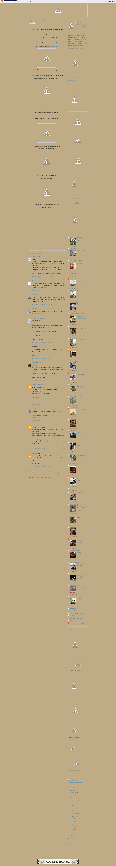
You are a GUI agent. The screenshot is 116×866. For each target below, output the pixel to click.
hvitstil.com (73, 431)
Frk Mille (34, 453)
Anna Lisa (35, 409)
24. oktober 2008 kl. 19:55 (42, 420)
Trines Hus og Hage (75, 338)
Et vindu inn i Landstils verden (76, 261)
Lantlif (72, 279)
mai (73, 824)
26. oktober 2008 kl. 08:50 (42, 466)
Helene (79, 22)
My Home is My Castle (76, 618)
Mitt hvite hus (74, 504)
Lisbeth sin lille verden (76, 408)
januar (73, 835)
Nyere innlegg (31, 474)
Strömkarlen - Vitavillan (76, 493)
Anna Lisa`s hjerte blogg (77, 623)
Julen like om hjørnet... (80, 467)
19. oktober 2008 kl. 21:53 (42, 314)
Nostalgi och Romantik (76, 373)
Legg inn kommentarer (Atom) (43, 477)
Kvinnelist (73, 808)
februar (74, 832)
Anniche (33, 75)
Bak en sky (73, 608)
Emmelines (73, 477)
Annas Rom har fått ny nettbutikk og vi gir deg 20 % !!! (81, 457)
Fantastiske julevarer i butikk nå (82, 264)
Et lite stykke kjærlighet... (80, 552)
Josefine (34, 281)
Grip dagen (35, 425)
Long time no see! (81, 328)
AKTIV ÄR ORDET (80, 541)
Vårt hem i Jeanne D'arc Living (81, 564)
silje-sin (72, 621)
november (74, 795)
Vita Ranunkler (74, 302)
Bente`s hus (73, 527)
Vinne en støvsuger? (79, 479)
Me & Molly (73, 616)
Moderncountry (74, 350)
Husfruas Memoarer (75, 396)
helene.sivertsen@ (72, 80)
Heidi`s (72, 516)
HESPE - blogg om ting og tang (77, 314)
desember (74, 792)
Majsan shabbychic (75, 489)
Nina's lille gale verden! (76, 237)
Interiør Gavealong (75, 597)
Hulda (33, 294)
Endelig (79, 598)
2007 (71, 838)
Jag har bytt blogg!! (81, 587)
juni (73, 821)
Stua (72, 802)
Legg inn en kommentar (34, 471)
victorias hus (73, 361)
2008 (71, 790)
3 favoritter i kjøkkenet (80, 292)
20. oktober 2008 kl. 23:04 (42, 404)
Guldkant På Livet (75, 585)
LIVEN (72, 385)
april (73, 827)
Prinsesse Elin (36, 256)
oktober (74, 798)
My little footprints (75, 551)
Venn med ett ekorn (74, 275)
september (74, 813)
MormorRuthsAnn (75, 562)
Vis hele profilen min (75, 48)
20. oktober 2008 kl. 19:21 (42, 380)
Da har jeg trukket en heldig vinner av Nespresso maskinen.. (81, 508)
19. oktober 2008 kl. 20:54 (42, 276)
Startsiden (46, 474)
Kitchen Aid (80, 529)
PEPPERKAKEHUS (81, 410)
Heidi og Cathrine (36, 384)
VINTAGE (73, 249)
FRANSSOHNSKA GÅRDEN (78, 613)
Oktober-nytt (80, 517)
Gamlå (72, 574)
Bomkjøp (73, 810)
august (73, 816)
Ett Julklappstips (81, 250)
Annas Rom (32, 23)
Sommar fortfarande (81, 374)
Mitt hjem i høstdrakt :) (79, 421)
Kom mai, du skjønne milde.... (81, 387)
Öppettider (79, 303)
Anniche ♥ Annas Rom (38, 318)
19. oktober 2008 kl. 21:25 (42, 304)
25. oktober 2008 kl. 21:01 (42, 448)
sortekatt (34, 308)
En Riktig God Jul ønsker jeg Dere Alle (81, 576)
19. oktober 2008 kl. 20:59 (42, 290)
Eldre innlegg (61, 474)
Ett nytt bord (80, 280)
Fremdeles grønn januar (81, 239)
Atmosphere (73, 539)
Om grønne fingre (81, 432)
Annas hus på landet (75, 327)
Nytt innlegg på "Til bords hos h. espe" (82, 317)
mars (73, 829)
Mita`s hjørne (35, 362)
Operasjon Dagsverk (76, 800)
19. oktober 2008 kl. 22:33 (42, 342)
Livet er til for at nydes (81, 444)
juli (73, 819)
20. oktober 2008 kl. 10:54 (42, 358)
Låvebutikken (73, 419)
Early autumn (80, 351)
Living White (73, 273)
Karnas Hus (73, 611)
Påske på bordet (81, 340)
